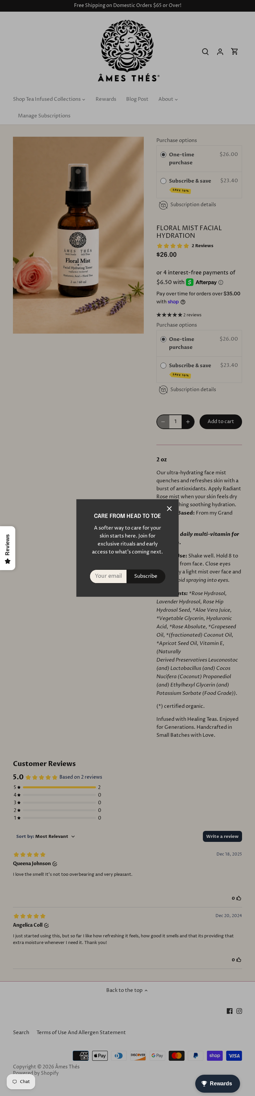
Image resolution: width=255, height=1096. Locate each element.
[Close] (169, 508)
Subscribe (145, 576)
